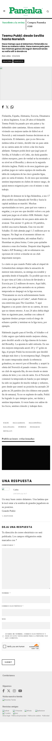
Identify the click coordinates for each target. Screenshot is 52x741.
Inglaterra (7, 61)
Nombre (6, 593)
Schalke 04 (35, 427)
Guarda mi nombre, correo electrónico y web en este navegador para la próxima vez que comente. (26, 636)
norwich (22, 427)
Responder (8, 516)
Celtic (6, 423)
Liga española (35, 423)
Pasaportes (18, 61)
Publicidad (45, 716)
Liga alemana (19, 423)
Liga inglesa (9, 427)
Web (4, 619)
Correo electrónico (12, 606)
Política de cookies (34, 716)
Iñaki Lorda (6, 56)
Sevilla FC (8, 431)
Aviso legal (6, 716)
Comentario (8, 545)
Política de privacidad (18, 716)
